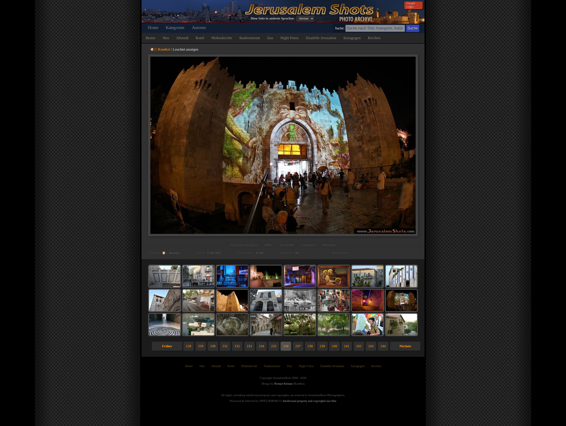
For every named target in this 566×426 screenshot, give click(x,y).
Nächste (405, 346)
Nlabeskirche (221, 38)
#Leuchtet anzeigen (244, 245)
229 (200, 346)
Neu (166, 38)
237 (298, 346)
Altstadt (182, 38)
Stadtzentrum (249, 38)
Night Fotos (289, 38)
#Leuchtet (287, 245)
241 (346, 346)
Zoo (270, 38)
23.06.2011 (214, 253)
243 (371, 346)
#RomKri (329, 245)
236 (286, 346)
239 (322, 346)
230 (213, 346)
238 (310, 346)
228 (188, 346)
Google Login (411, 5)
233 (249, 346)
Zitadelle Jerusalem (321, 38)
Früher (167, 346)
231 (225, 346)
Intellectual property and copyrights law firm (309, 401)
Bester (151, 38)
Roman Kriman (283, 383)
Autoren (199, 27)
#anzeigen (308, 245)
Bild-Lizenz (340, 253)
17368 (260, 253)
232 (237, 346)
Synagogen (352, 38)
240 (334, 346)
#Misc (269, 245)
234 (261, 346)
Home (153, 27)
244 (383, 346)
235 (273, 346)
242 (358, 346)
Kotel (200, 38)
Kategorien (175, 27)
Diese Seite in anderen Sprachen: (273, 18)
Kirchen (374, 38)
